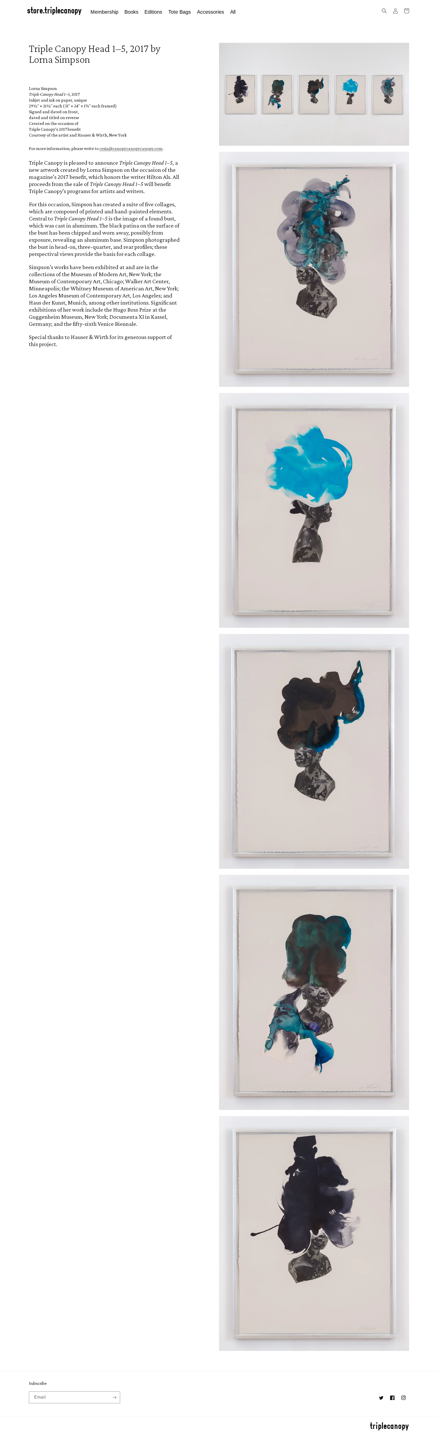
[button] (384, 10)
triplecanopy (389, 1426)
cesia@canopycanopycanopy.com (130, 148)
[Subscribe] (114, 1397)
